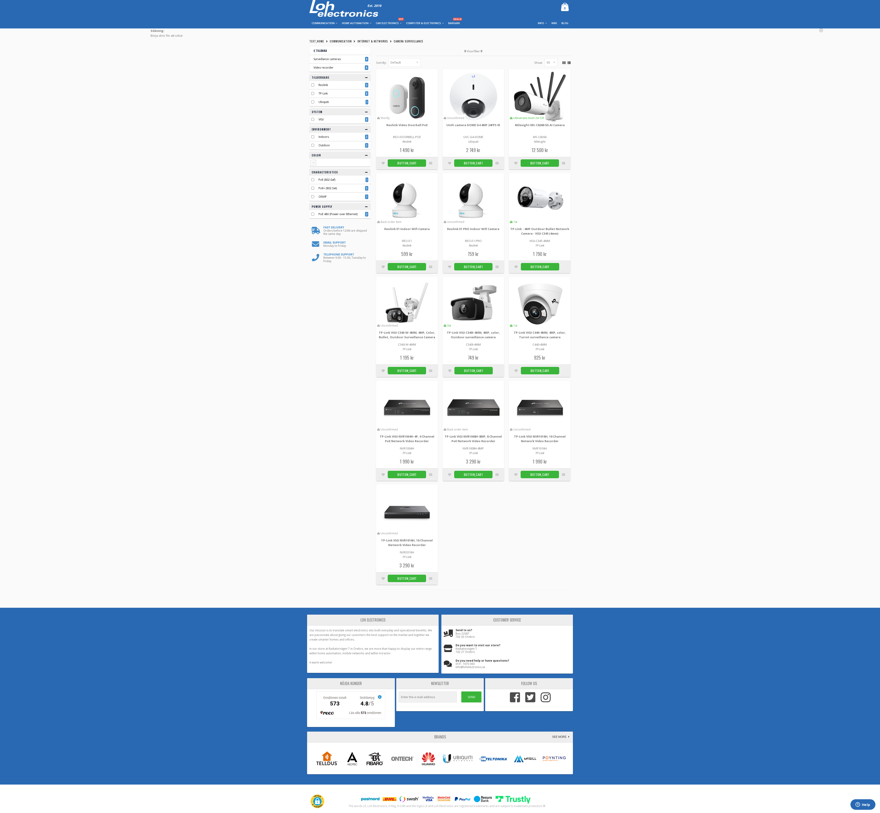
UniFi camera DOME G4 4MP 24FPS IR (473, 125)
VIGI (321, 119)
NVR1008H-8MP (473, 448)
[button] (317, 801)
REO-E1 (407, 241)
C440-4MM (540, 344)
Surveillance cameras (327, 59)
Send (471, 697)
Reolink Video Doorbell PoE (407, 125)
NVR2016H (407, 552)
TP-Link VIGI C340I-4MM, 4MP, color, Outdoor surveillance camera (473, 334)
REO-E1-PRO (473, 241)
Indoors (324, 137)
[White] (313, 162)
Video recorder (323, 67)
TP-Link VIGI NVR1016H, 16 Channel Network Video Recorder (540, 438)
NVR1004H (407, 448)
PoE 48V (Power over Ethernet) (338, 214)
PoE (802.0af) (327, 180)
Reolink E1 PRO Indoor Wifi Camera (473, 229)
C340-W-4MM (407, 344)
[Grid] (563, 62)
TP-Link (323, 93)
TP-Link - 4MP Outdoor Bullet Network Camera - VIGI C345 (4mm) (539, 231)
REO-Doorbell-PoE (407, 137)
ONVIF (323, 197)
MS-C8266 (540, 137)
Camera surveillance (408, 41)
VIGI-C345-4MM (539, 241)
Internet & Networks (373, 41)
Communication (341, 41)
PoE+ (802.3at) (328, 188)
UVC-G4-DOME (473, 137)
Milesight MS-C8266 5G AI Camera (540, 125)
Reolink (323, 85)
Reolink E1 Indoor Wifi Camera (407, 229)
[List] (568, 62)
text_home (316, 41)
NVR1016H (540, 448)
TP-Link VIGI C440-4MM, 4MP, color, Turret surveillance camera (540, 334)
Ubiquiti (324, 102)
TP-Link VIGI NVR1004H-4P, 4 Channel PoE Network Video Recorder (407, 438)
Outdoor (324, 145)
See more (559, 736)
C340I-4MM (473, 344)
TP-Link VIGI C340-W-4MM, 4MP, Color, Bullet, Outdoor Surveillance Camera (407, 334)
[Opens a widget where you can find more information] (862, 805)
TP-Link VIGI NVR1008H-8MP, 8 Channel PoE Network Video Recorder (473, 438)
